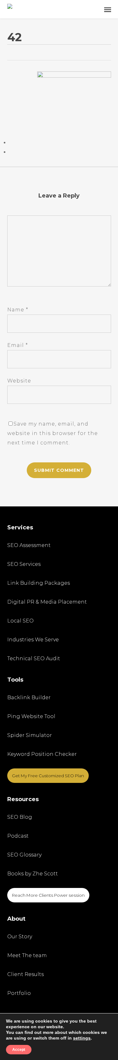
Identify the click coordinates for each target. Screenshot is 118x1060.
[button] (107, 9)
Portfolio (19, 993)
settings (82, 1037)
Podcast (18, 836)
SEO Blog (19, 817)
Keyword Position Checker (42, 754)
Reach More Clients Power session (48, 895)
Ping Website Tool (31, 716)
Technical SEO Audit (33, 658)
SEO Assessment (29, 545)
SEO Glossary (24, 855)
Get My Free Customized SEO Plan (48, 775)
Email (17, 345)
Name (17, 310)
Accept (18, 1049)
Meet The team (27, 955)
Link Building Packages (38, 583)
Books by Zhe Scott (32, 874)
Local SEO (20, 621)
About (16, 918)
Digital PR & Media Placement (47, 602)
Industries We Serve (33, 640)
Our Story (19, 937)
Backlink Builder (29, 697)
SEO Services (24, 564)
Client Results (25, 974)
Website (19, 381)
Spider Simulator (29, 735)
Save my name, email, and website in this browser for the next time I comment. (52, 433)
